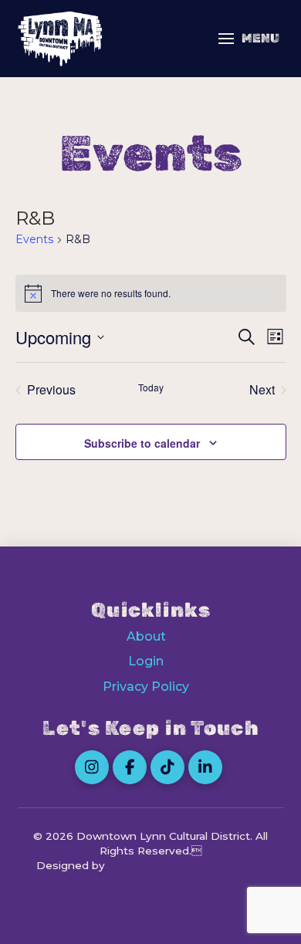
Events (34, 239)
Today (151, 387)
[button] (249, 39)
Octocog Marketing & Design (186, 865)
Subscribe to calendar (142, 443)
